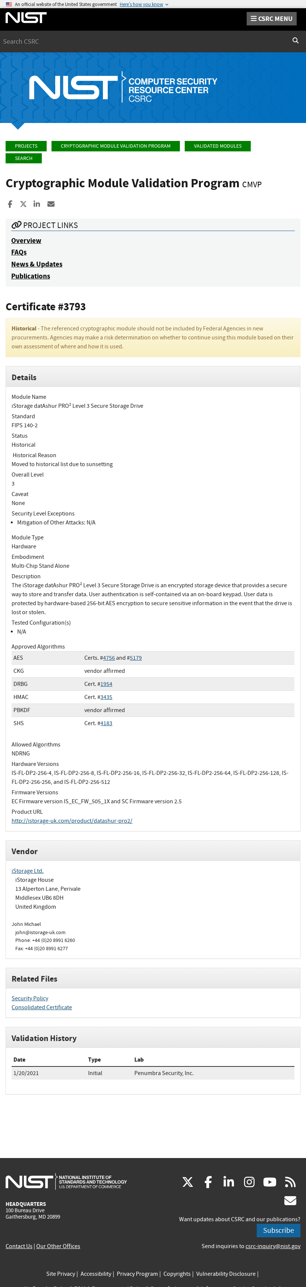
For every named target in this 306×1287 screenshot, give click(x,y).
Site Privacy (60, 1274)
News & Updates (36, 264)
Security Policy (30, 998)
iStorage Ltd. (28, 871)
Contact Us (19, 1246)
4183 (106, 723)
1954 (106, 684)
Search (23, 158)
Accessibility (96, 1274)
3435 (106, 697)
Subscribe (278, 1230)
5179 (136, 658)
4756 (109, 658)
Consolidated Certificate (42, 1007)
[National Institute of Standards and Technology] (66, 1181)
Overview (26, 240)
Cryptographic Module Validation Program (116, 146)
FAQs (18, 252)
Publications (30, 276)
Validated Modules (217, 146)
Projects (26, 146)
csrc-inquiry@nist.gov (273, 1246)
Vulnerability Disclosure (226, 1274)
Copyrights (177, 1274)
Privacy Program (137, 1274)
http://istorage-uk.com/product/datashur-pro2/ (72, 821)
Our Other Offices (58, 1246)
